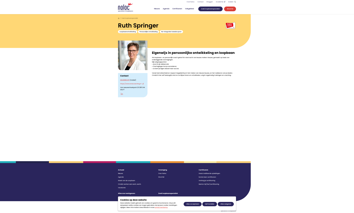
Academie (219, 2)
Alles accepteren (192, 204)
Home (118, 18)
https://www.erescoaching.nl (131, 84)
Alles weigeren (225, 204)
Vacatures (122, 188)
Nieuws (157, 8)
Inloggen (209, 2)
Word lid (230, 9)
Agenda (166, 8)
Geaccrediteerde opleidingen (209, 173)
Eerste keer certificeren (207, 177)
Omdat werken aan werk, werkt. (129, 184)
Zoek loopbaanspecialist (210, 9)
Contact (200, 2)
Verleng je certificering (207, 180)
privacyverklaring (161, 207)
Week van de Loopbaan (126, 180)
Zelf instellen (209, 204)
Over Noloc (191, 2)
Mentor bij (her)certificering (209, 184)
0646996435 (124, 80)
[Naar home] (125, 7)
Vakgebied (189, 8)
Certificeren (177, 8)
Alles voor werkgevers (126, 193)
